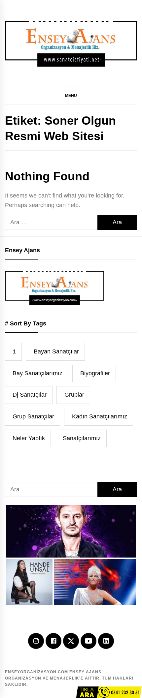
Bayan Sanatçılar (56, 351)
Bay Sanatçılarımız (37, 373)
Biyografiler (95, 373)
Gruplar (74, 394)
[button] (71, 95)
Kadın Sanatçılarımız (99, 416)
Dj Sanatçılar (30, 394)
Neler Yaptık (29, 438)
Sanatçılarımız (82, 438)
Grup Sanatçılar (33, 416)
